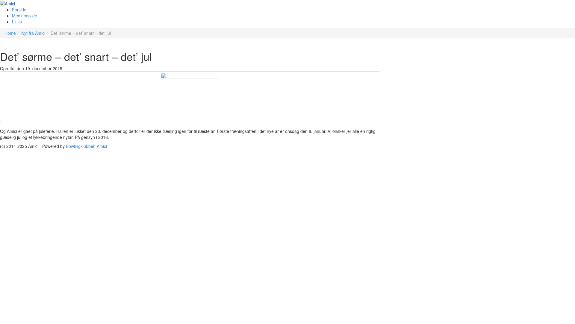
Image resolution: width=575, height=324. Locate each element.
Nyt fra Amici (33, 33)
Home (10, 33)
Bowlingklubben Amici (86, 146)
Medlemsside (24, 16)
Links (17, 22)
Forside (19, 10)
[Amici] (7, 3)
